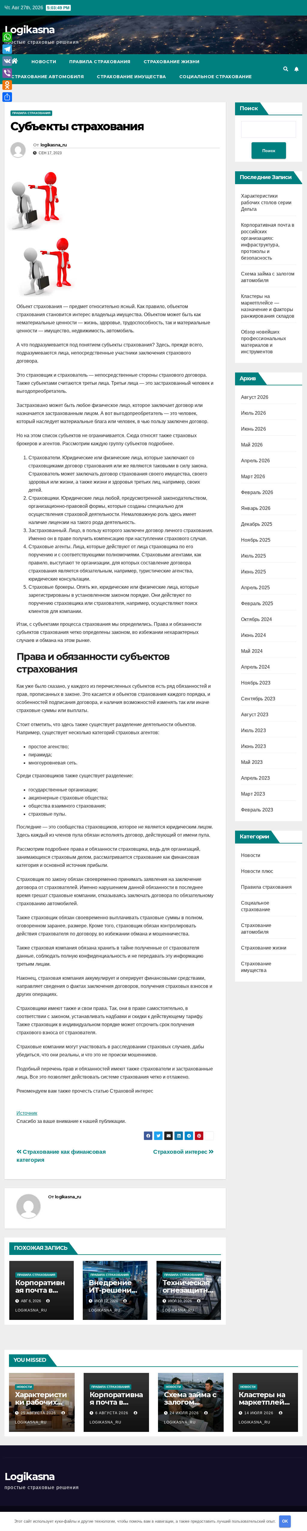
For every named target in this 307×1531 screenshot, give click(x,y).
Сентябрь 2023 (258, 698)
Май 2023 (252, 762)
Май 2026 (252, 444)
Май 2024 (252, 651)
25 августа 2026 (39, 1413)
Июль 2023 (253, 730)
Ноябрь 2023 (255, 682)
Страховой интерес (181, 1152)
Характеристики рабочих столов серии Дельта (266, 202)
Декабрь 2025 (256, 524)
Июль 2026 (253, 413)
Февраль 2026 (257, 492)
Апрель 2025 (255, 587)
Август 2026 (254, 397)
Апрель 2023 (255, 778)
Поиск (249, 108)
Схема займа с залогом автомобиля (190, 1402)
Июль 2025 (253, 555)
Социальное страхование (215, 76)
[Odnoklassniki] (7, 85)
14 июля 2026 (259, 1413)
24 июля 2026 (185, 1413)
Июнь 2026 (253, 428)
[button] (285, 69)
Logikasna (29, 29)
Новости (43, 61)
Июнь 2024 (253, 635)
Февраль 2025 (257, 603)
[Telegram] (7, 49)
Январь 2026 (255, 508)
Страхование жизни (172, 61)
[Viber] (7, 73)
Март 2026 (253, 476)
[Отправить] (7, 97)
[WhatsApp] (7, 37)
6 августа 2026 (112, 1413)
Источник (26, 1113)
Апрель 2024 (255, 667)
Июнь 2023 (253, 746)
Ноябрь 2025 (255, 540)
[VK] (7, 61)
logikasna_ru (53, 145)
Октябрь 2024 (256, 619)
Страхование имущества (131, 76)
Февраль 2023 (257, 809)
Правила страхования (99, 61)
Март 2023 (253, 793)
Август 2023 (254, 714)
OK (285, 1521)
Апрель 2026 (255, 460)
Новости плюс (257, 871)
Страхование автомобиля (47, 76)
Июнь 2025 (253, 571)
